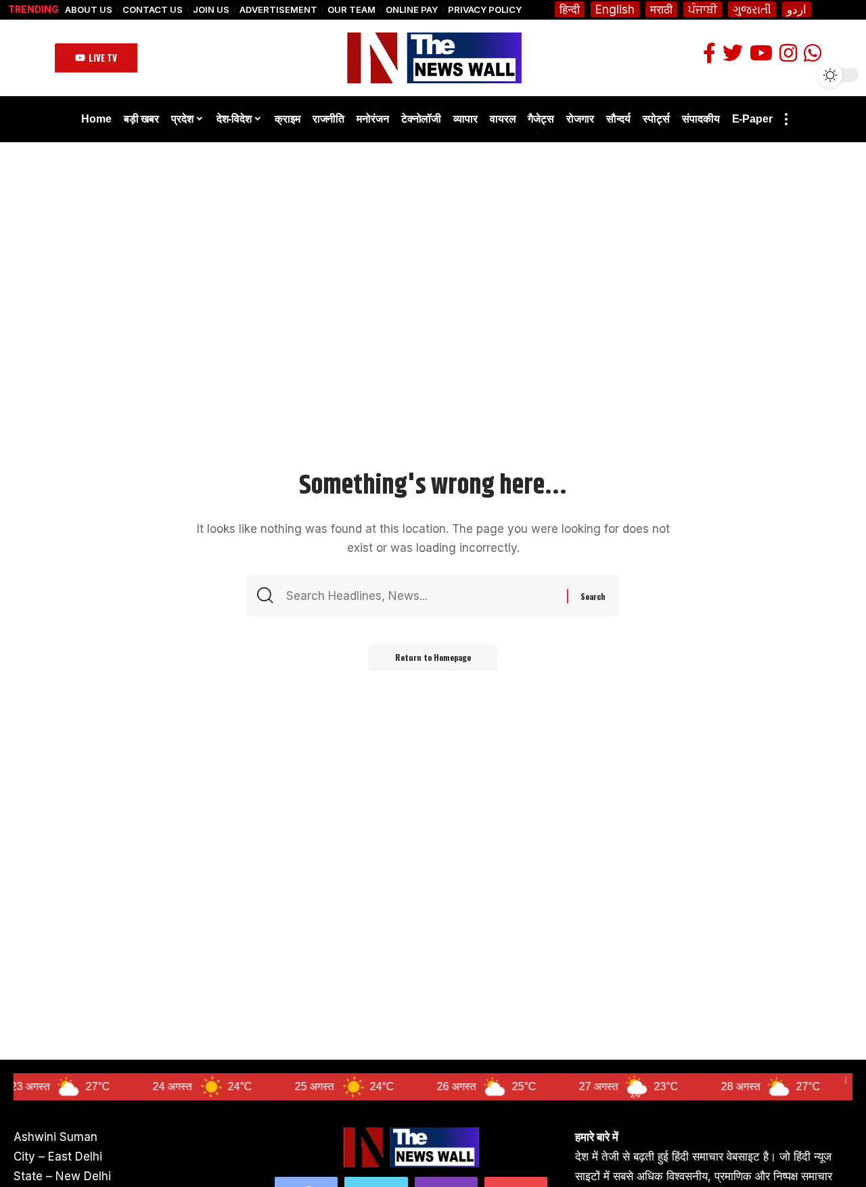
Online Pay (412, 10)
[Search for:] (425, 596)
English (615, 9)
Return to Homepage (433, 657)
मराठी (661, 9)
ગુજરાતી (752, 9)
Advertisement (278, 10)
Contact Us (152, 10)
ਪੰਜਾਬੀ (702, 9)
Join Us (211, 10)
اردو (796, 9)
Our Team (351, 10)
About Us (88, 10)
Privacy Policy (485, 10)
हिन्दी (570, 9)
